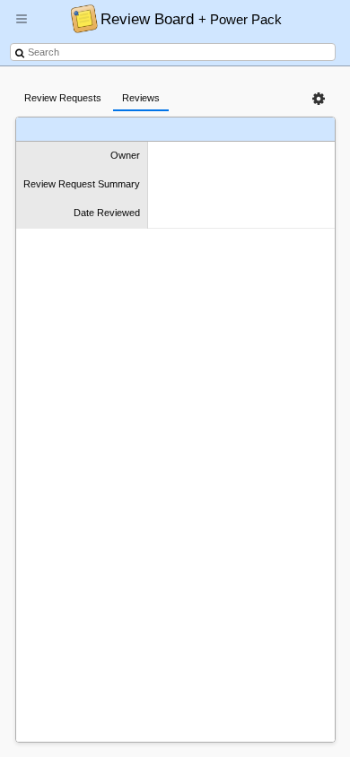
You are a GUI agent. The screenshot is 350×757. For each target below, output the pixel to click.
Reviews (141, 97)
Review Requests (62, 97)
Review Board (191, 19)
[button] (21, 26)
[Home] (79, 18)
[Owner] (64, 129)
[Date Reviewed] (258, 129)
